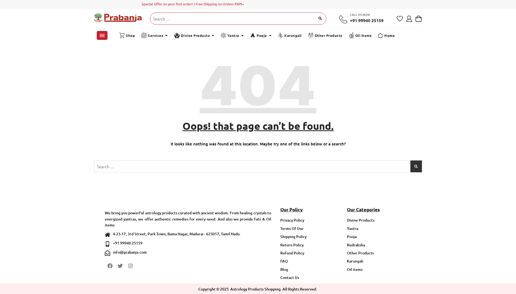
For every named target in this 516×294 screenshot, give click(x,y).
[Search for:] (238, 18)
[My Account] (409, 18)
